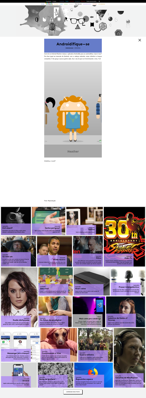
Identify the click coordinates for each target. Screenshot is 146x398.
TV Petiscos (49, 4)
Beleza (56, 4)
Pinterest (83, 1)
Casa (61, 4)
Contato (54, 1)
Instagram (77, 1)
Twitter (67, 1)
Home (42, 4)
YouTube (72, 1)
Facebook (61, 1)
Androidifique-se (73, 44)
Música (71, 4)
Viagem (95, 4)
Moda (66, 4)
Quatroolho (87, 4)
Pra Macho (78, 4)
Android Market (56, 54)
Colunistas (101, 4)
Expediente (48, 1)
